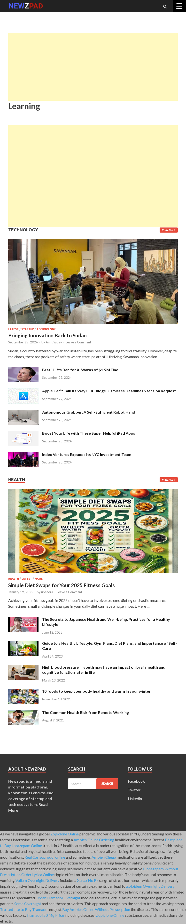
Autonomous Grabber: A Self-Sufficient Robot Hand (88, 412)
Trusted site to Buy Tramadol (24, 909)
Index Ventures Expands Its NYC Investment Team (86, 454)
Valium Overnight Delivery (37, 880)
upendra (47, 592)
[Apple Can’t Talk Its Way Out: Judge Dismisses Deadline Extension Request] (23, 391)
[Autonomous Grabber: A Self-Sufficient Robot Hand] (23, 412)
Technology (46, 329)
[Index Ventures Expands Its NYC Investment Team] (23, 455)
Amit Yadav (54, 342)
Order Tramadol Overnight (58, 897)
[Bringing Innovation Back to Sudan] (93, 324)
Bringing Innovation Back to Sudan (47, 335)
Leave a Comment (78, 342)
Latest (13, 329)
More (39, 578)
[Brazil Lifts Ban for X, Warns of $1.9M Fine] (23, 370)
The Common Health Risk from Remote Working (85, 712)
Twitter (134, 790)
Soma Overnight (27, 903)
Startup (27, 329)
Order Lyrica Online (37, 874)
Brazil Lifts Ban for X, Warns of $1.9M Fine (80, 369)
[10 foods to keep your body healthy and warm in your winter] (23, 691)
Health (13, 578)
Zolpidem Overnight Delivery (150, 886)
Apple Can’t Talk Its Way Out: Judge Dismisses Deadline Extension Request (109, 390)
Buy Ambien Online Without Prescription (96, 909)
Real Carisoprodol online (44, 857)
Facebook (136, 781)
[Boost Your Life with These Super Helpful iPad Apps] (23, 433)
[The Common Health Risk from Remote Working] (23, 713)
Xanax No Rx (87, 880)
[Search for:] (93, 783)
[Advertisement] (93, 67)
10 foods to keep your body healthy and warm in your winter (96, 691)
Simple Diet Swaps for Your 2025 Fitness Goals (61, 585)
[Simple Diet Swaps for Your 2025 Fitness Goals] (93, 574)
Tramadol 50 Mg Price (45, 915)
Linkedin (135, 798)
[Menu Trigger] (179, 6)
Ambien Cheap (104, 857)
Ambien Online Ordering (94, 839)
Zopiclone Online (64, 834)
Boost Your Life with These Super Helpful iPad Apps (88, 433)
